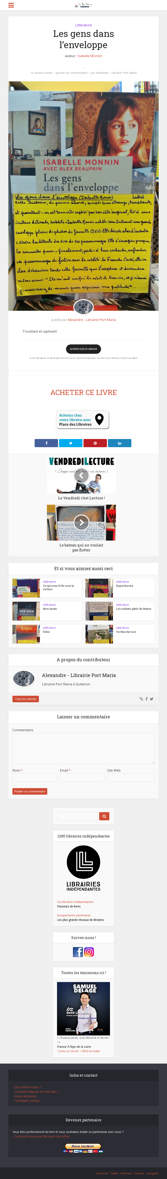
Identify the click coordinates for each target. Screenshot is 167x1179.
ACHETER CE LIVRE (83, 392)
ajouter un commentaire (71, 73)
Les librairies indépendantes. (75, 902)
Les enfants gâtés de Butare (133, 609)
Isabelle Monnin (90, 56)
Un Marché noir (126, 632)
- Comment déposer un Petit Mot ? (36, 1092)
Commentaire (22, 730)
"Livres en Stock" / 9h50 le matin (78, 1051)
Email (65, 770)
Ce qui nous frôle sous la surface (58, 587)
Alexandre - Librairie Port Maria (116, 73)
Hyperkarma (124, 585)
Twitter (114, 1173)
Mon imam (50, 609)
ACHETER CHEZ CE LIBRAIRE (83, 349)
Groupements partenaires (74, 915)
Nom (17, 770)
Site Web (114, 770)
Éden (46, 632)
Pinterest (126, 1173)
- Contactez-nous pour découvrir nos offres (41, 1136)
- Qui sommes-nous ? (27, 1087)
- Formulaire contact (26, 1101)
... (84, 67)
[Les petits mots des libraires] (83, 5)
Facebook (102, 1173)
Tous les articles (25, 699)
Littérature (83, 25)
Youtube (139, 1173)
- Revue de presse (24, 1096)
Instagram (152, 1173)
